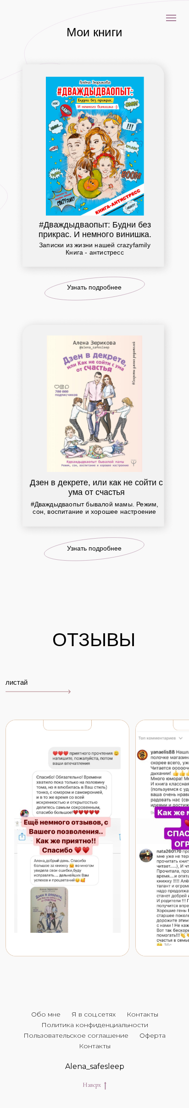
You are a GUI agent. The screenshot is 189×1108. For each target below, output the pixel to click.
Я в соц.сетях (94, 1014)
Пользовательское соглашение (75, 1035)
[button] (94, 289)
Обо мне (46, 1014)
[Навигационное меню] (171, 18)
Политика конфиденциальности (94, 1025)
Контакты (142, 1014)
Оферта (152, 1035)
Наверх (92, 1085)
